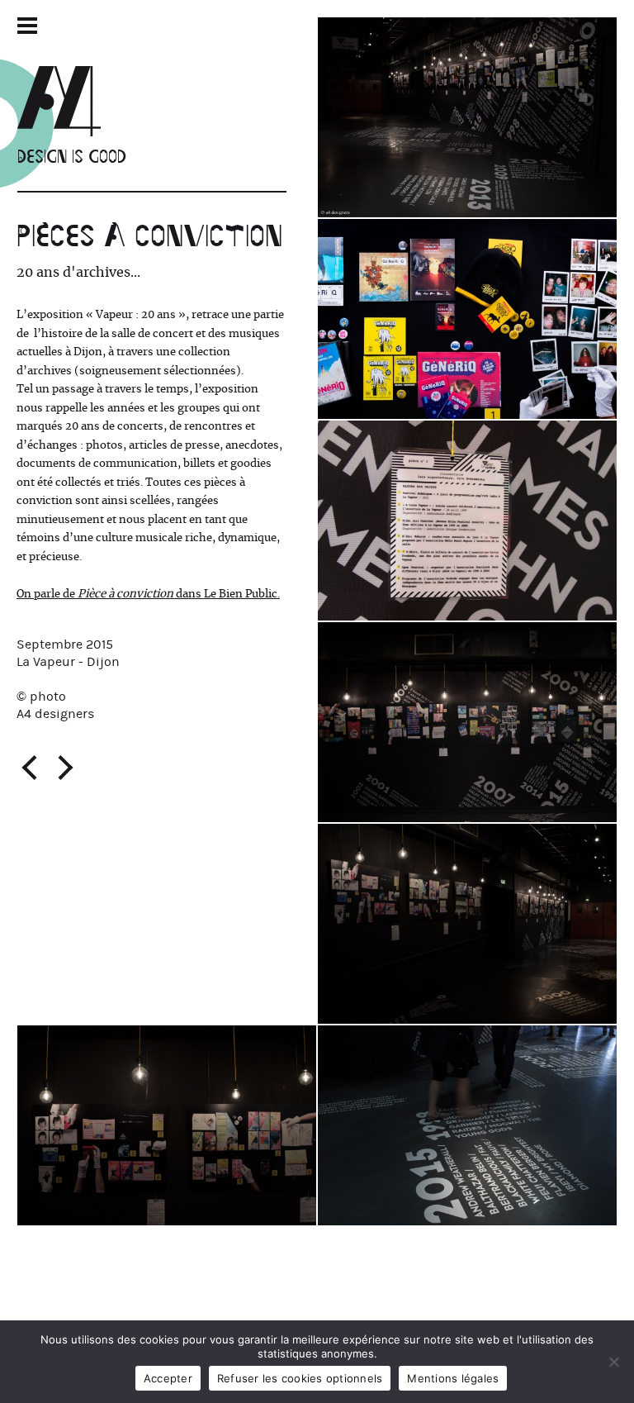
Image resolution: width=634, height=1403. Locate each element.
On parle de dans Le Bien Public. (148, 594)
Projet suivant (65, 767)
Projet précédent (29, 767)
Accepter (168, 1378)
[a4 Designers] (71, 101)
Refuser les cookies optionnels (300, 1378)
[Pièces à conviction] (467, 117)
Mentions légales (453, 1378)
